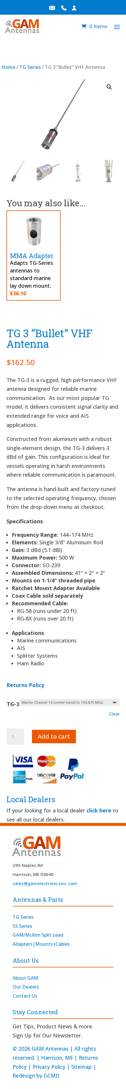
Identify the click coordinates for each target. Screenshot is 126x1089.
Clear (114, 714)
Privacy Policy (49, 1066)
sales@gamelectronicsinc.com (45, 883)
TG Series (30, 67)
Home (8, 67)
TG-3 (13, 704)
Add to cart (54, 736)
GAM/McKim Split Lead (38, 935)
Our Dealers (26, 987)
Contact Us (25, 996)
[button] (109, 87)
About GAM (25, 978)
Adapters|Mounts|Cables (41, 944)
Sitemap (81, 1066)
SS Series (22, 926)
